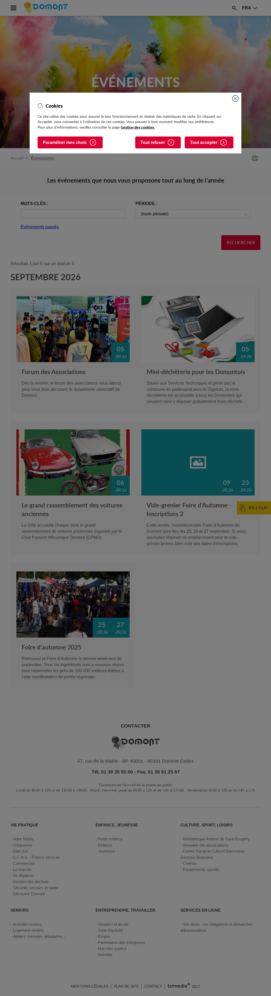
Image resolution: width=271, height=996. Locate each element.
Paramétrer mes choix (65, 142)
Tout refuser (153, 142)
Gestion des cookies (138, 127)
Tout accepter (204, 142)
